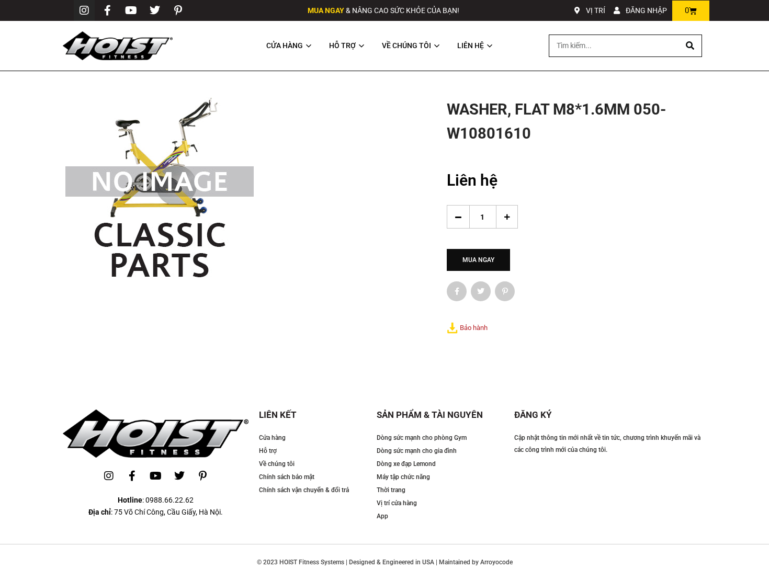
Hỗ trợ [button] (342, 45)
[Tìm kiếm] (690, 45)
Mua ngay (478, 260)
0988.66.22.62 (169, 500)
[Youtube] (131, 10)
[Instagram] (84, 10)
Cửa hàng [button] (284, 45)
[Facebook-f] (107, 10)
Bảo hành (474, 328)
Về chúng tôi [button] (406, 45)
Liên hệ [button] (470, 45)
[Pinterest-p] (178, 10)
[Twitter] (154, 10)
